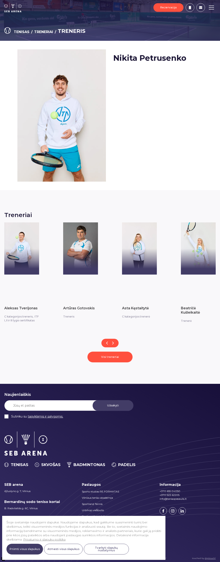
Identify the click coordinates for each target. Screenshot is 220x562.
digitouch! (210, 558)
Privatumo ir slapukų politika (44, 539)
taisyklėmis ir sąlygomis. (45, 416)
